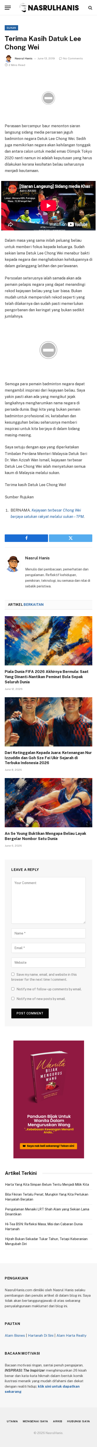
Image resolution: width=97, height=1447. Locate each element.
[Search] (89, 7)
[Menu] (8, 7)
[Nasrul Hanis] (48, 7)
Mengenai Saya (35, 1421)
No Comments (73, 58)
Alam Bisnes (15, 1335)
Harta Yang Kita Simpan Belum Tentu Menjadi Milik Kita (47, 1184)
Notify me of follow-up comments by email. (49, 989)
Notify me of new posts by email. (41, 999)
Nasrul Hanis (23, 58)
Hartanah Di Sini (40, 1335)
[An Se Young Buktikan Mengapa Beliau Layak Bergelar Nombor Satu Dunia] (48, 802)
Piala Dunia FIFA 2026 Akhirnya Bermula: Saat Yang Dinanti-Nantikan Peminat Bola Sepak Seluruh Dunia (47, 676)
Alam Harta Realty (71, 1335)
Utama (12, 1421)
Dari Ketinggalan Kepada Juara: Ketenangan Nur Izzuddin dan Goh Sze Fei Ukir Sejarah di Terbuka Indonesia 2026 (48, 757)
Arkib (57, 1421)
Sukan (11, 27)
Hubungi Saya (78, 1421)
